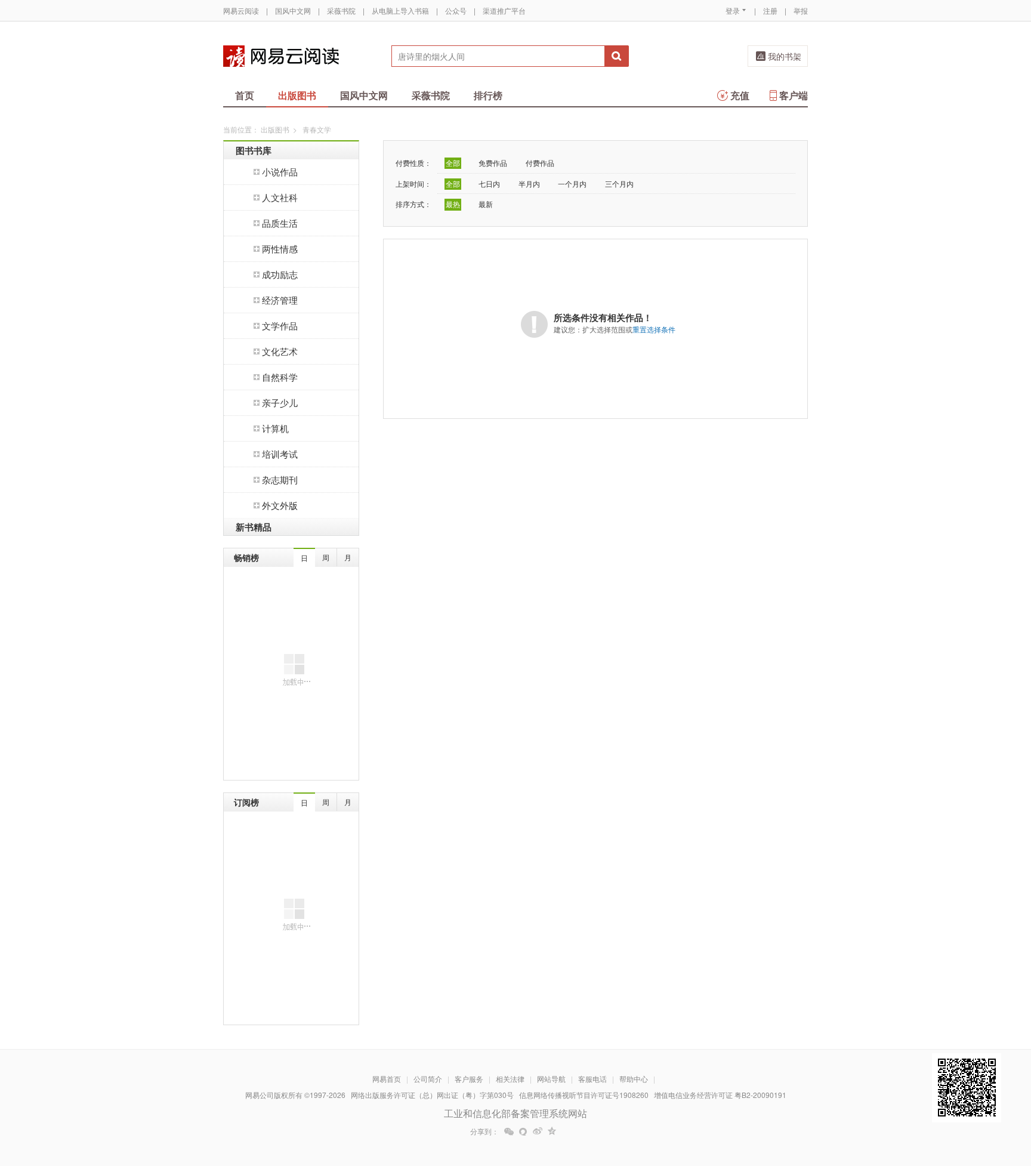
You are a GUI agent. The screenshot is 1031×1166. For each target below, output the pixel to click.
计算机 (275, 428)
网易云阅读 (241, 10)
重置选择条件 (653, 329)
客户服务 (469, 1079)
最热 (453, 204)
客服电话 (592, 1079)
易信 (523, 1131)
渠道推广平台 (504, 10)
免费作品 (493, 163)
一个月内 (572, 183)
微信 (509, 1131)
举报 (801, 10)
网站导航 (551, 1079)
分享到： (484, 1131)
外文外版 (280, 505)
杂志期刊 (280, 479)
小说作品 (280, 171)
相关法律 (510, 1079)
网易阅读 (281, 56)
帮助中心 (633, 1079)
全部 (453, 163)
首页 (244, 95)
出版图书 (297, 95)
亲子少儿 (280, 402)
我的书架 (784, 56)
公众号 (456, 10)
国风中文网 (293, 10)
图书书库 (253, 150)
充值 (739, 95)
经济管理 (280, 300)
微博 (537, 1131)
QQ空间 (552, 1131)
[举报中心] (841, 1096)
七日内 (489, 183)
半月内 (529, 183)
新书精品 (253, 526)
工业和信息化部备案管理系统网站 (515, 1113)
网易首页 (386, 1079)
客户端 (793, 95)
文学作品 (280, 325)
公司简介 (427, 1079)
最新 (486, 204)
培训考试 (280, 454)
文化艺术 (280, 351)
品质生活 (280, 223)
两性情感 (280, 248)
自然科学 (280, 377)
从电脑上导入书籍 (400, 10)
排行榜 (488, 95)
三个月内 (619, 183)
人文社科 (280, 197)
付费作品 (540, 163)
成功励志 (280, 274)
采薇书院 (341, 10)
